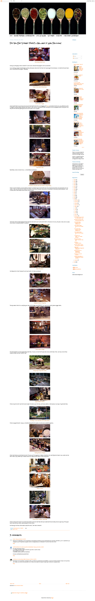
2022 (75, 186)
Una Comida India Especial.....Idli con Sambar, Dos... (77, 223)
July (75, 208)
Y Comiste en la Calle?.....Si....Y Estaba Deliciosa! (78, 236)
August (75, 206)
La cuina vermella (77, 82)
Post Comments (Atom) (19, 585)
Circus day (75, 74)
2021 (74, 187)
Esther (14, 539)
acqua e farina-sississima (78, 113)
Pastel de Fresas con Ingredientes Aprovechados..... (77, 251)
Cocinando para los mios (78, 139)
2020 (75, 189)
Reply (14, 543)
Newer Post (12, 583)
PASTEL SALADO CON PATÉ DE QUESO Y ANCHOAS (81, 133)
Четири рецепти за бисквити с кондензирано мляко (81, 124)
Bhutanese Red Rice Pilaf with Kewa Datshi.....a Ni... (79, 220)
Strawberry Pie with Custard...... (78, 254)
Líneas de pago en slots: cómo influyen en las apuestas (79, 84)
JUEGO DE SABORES (77, 130)
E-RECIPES (59, 36)
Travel (16, 529)
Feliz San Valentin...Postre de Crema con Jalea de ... (79, 245)
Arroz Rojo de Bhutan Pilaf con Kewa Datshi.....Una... (79, 218)
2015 (74, 192)
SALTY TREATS (51, 36)
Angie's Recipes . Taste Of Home (78, 65)
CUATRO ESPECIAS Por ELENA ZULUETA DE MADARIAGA (23, 547)
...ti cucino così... (76, 96)
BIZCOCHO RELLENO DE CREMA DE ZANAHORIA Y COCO (81, 142)
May (75, 211)
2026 (75, 180)
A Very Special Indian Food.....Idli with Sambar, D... (78, 226)
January (76, 260)
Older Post (67, 583)
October (75, 203)
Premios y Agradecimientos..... (78, 243)
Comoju (75, 87)
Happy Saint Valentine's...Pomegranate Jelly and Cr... (79, 248)
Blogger (52, 597)
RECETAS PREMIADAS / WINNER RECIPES (24, 36)
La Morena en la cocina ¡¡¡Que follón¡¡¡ (19, 559)
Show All (83, 147)
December (76, 200)
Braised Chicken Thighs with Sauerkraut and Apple (81, 68)
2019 (74, 191)
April (75, 212)
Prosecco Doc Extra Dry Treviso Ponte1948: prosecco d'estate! (81, 117)
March (75, 214)
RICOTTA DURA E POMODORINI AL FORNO (81, 98)
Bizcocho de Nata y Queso (81, 89)
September (76, 205)
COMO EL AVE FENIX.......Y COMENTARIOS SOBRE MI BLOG (78, 257)
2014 (74, 194)
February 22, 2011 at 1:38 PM (39, 547)
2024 (75, 183)
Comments (76, 58)
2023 (75, 184)
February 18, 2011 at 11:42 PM (21, 539)
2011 (74, 198)
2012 (74, 197)
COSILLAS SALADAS (41, 36)
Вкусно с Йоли (76, 122)
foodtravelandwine (78, 269)
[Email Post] (26, 528)
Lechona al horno (81, 76)
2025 (75, 181)
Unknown (76, 267)
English (14, 529)
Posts (75, 56)
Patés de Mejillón (80, 106)
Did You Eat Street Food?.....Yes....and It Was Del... (78, 239)
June (75, 209)
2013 (74, 195)
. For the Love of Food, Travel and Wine (35, 6)
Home (11, 36)
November (76, 201)
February (76, 216)
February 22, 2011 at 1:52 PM (31, 559)
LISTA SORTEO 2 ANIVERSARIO (71, 36)
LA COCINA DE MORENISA (78, 104)
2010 (74, 262)
